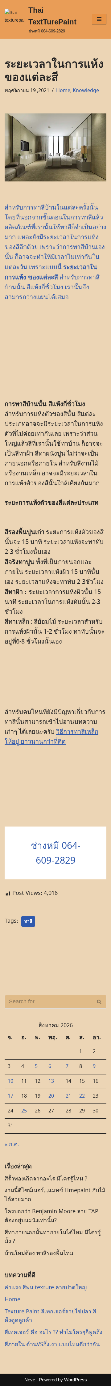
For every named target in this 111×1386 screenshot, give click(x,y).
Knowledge (86, 90)
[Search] (99, 1002)
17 (10, 1096)
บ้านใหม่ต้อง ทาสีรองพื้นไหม (39, 1253)
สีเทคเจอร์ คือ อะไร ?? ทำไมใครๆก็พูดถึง (53, 1332)
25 (24, 1111)
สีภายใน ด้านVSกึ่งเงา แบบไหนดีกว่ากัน (52, 1344)
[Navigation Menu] (99, 19)
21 (68, 1096)
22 (82, 1096)
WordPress (75, 1379)
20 (51, 1096)
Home (63, 90)
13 (51, 1081)
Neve (29, 1379)
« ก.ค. (12, 1144)
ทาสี (28, 921)
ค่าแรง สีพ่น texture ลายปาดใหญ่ (46, 1287)
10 (10, 1081)
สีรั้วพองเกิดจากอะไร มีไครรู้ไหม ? (46, 1179)
